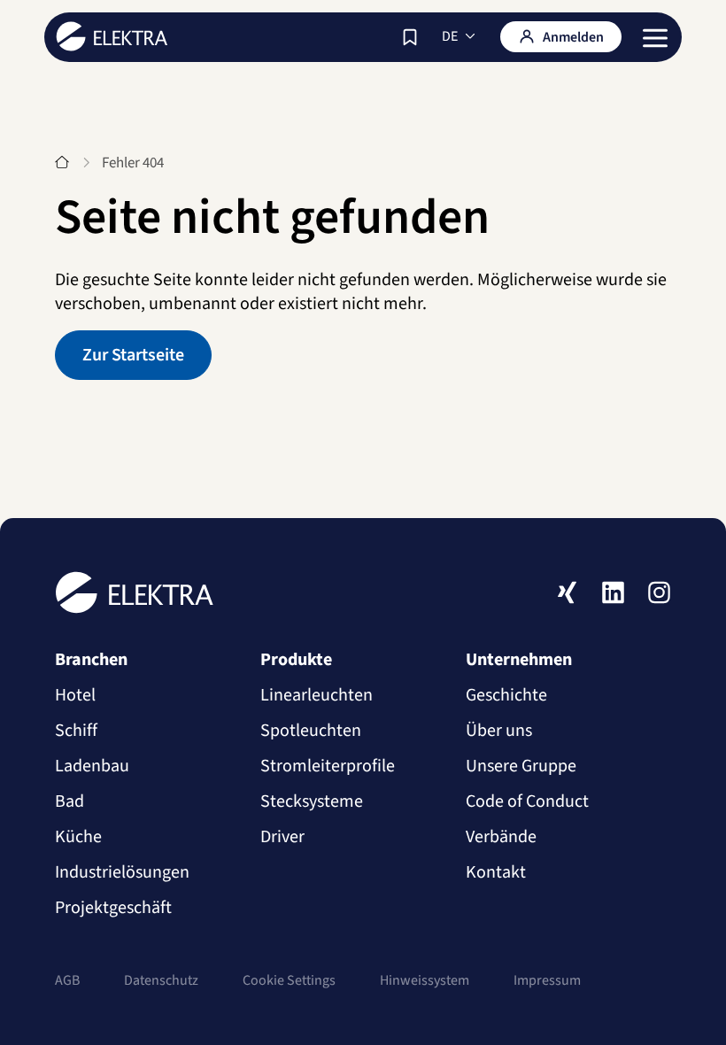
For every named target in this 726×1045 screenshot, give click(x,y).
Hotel (75, 695)
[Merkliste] (410, 37)
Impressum (547, 980)
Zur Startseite (133, 355)
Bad (69, 801)
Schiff (76, 730)
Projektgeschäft (113, 907)
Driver (282, 836)
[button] (655, 38)
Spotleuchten (310, 730)
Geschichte (506, 695)
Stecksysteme (311, 801)
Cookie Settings (289, 980)
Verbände (501, 836)
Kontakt (496, 872)
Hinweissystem (424, 980)
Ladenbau (92, 766)
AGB (67, 980)
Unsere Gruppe (521, 766)
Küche (78, 836)
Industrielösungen (122, 872)
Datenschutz (161, 980)
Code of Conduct (527, 801)
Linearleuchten (316, 695)
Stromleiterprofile (327, 766)
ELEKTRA (112, 36)
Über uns (499, 730)
